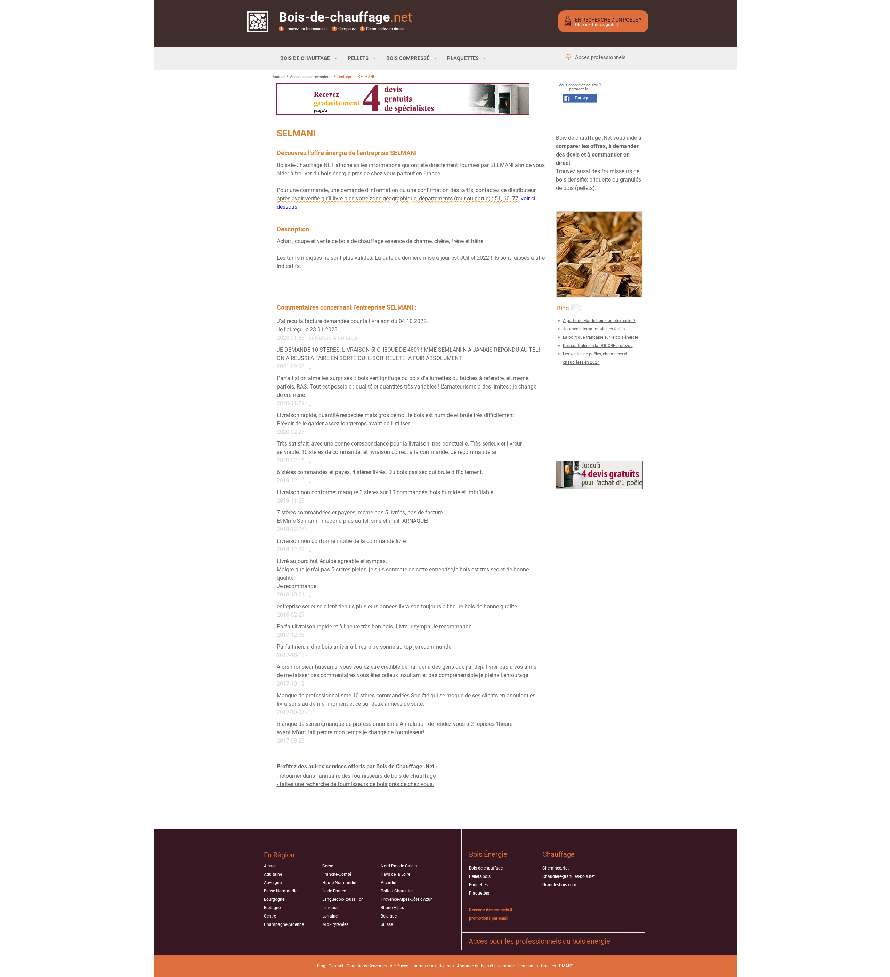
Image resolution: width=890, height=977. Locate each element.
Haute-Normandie (339, 882)
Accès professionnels (600, 57)
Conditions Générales (367, 965)
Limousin (331, 907)
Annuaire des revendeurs (311, 76)
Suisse (387, 924)
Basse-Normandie (280, 891)
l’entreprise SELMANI (355, 76)
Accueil (279, 76)
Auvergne (273, 882)
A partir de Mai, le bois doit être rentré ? (599, 320)
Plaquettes (479, 893)
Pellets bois (480, 876)
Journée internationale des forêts (594, 329)
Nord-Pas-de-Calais (399, 866)
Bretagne (272, 907)
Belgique (389, 916)
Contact (336, 965)
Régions (446, 965)
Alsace (270, 866)
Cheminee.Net (555, 868)
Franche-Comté (336, 874)
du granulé (504, 965)
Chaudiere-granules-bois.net (568, 876)
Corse (327, 866)
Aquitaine (273, 874)
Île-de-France (334, 891)
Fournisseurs (423, 965)
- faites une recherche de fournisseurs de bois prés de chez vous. (355, 784)
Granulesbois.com (559, 884)
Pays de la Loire (395, 874)
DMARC (566, 965)
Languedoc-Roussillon (343, 899)
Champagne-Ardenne (284, 924)
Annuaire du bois (473, 965)
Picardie (388, 882)
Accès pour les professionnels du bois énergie (539, 941)
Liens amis (528, 965)
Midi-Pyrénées (335, 924)
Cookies (548, 965)
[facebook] (580, 100)
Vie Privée (399, 965)
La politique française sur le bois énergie (600, 337)
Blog (321, 965)
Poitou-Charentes (397, 891)
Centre (270, 916)
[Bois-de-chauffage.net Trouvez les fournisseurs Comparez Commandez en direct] (257, 27)
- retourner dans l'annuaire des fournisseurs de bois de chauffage (356, 775)
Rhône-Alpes (392, 907)
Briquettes (478, 884)
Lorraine (330, 916)
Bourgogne (274, 899)
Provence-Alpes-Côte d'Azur (406, 899)
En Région (279, 855)
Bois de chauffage (486, 868)
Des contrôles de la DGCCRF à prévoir (598, 345)
